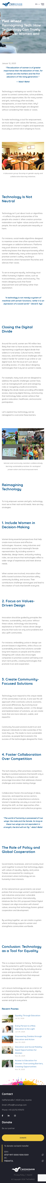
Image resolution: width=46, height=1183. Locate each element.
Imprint (29, 1175)
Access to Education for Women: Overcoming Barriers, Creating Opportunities (29, 1063)
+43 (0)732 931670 (16, 1110)
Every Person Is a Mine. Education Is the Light (25, 1027)
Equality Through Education (27, 1015)
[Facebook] (2, 1115)
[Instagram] (15, 1115)
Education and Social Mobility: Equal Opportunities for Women (28, 1050)
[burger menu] (42, 4)
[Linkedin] (8, 1115)
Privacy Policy (19, 1175)
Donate (23, 1138)
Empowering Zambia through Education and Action (28, 1038)
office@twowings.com (17, 1105)
